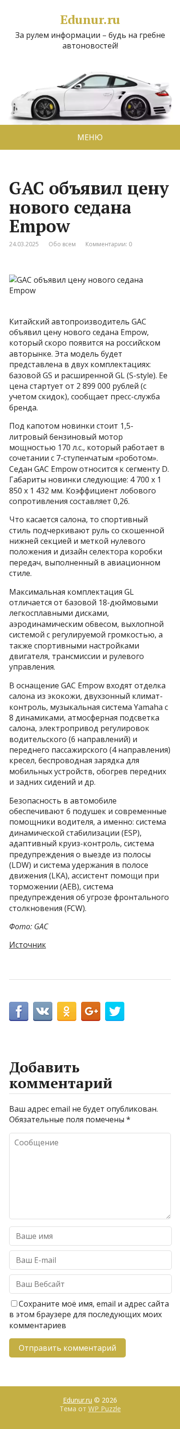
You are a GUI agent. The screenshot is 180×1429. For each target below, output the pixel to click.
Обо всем (62, 244)
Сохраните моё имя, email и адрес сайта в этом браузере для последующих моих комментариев (89, 1314)
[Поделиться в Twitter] (114, 1011)
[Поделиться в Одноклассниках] (66, 1011)
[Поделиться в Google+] (90, 1011)
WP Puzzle (104, 1408)
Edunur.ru (90, 19)
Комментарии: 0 (108, 244)
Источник (27, 944)
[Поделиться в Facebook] (18, 1011)
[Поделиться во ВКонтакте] (42, 1011)
